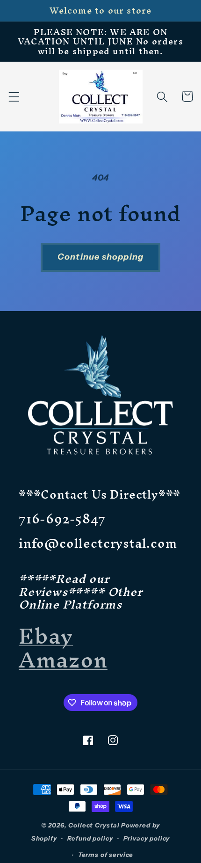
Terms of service (105, 854)
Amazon (63, 659)
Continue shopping (100, 257)
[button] (14, 96)
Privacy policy (146, 838)
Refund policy (90, 838)
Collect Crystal (94, 825)
